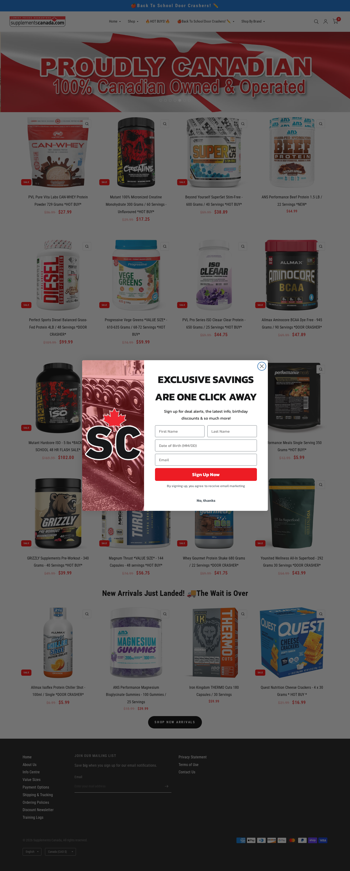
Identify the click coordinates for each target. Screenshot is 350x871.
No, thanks (206, 500)
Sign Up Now (206, 474)
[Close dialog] (262, 366)
